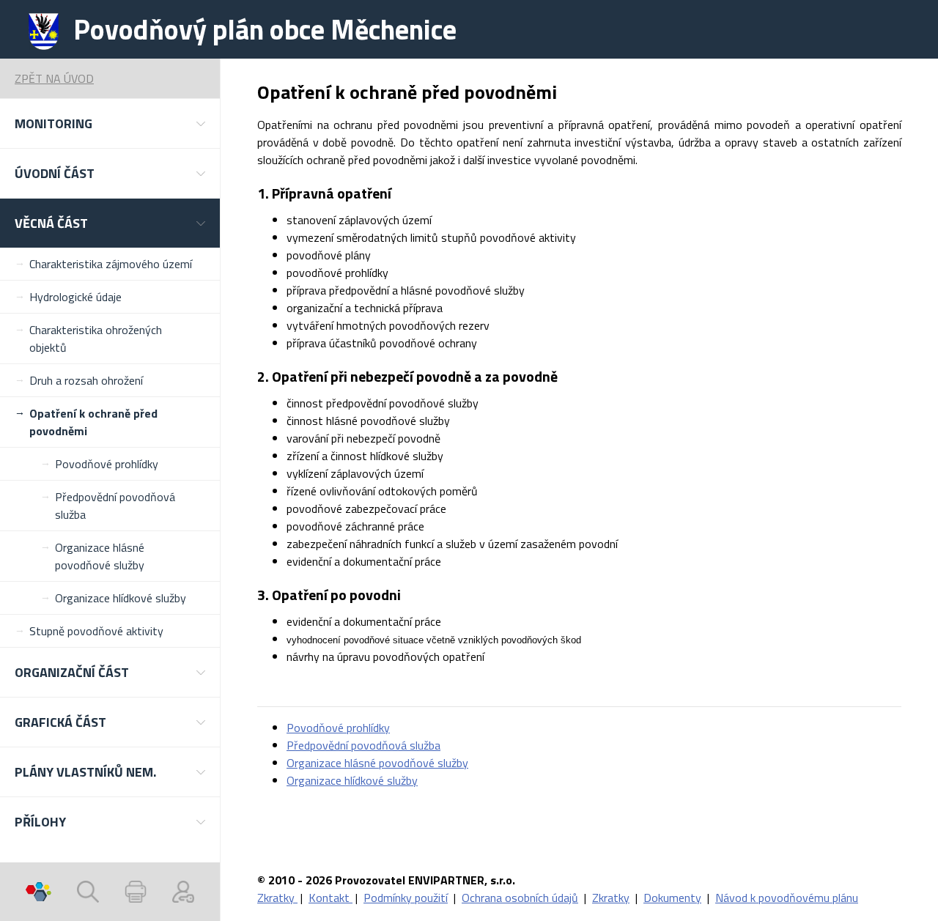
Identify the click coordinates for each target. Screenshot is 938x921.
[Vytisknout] (136, 892)
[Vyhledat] (88, 892)
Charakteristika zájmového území (110, 264)
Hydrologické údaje (75, 297)
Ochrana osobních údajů (520, 897)
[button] (110, 123)
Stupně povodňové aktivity (96, 631)
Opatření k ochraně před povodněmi (93, 422)
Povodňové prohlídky (106, 464)
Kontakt (330, 897)
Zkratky (277, 897)
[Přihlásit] (183, 892)
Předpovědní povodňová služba (115, 505)
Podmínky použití (405, 897)
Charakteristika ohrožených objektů (95, 338)
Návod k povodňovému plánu (786, 897)
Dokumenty (672, 897)
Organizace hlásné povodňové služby (99, 556)
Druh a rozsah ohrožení (86, 380)
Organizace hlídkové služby (120, 598)
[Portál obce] (38, 892)
